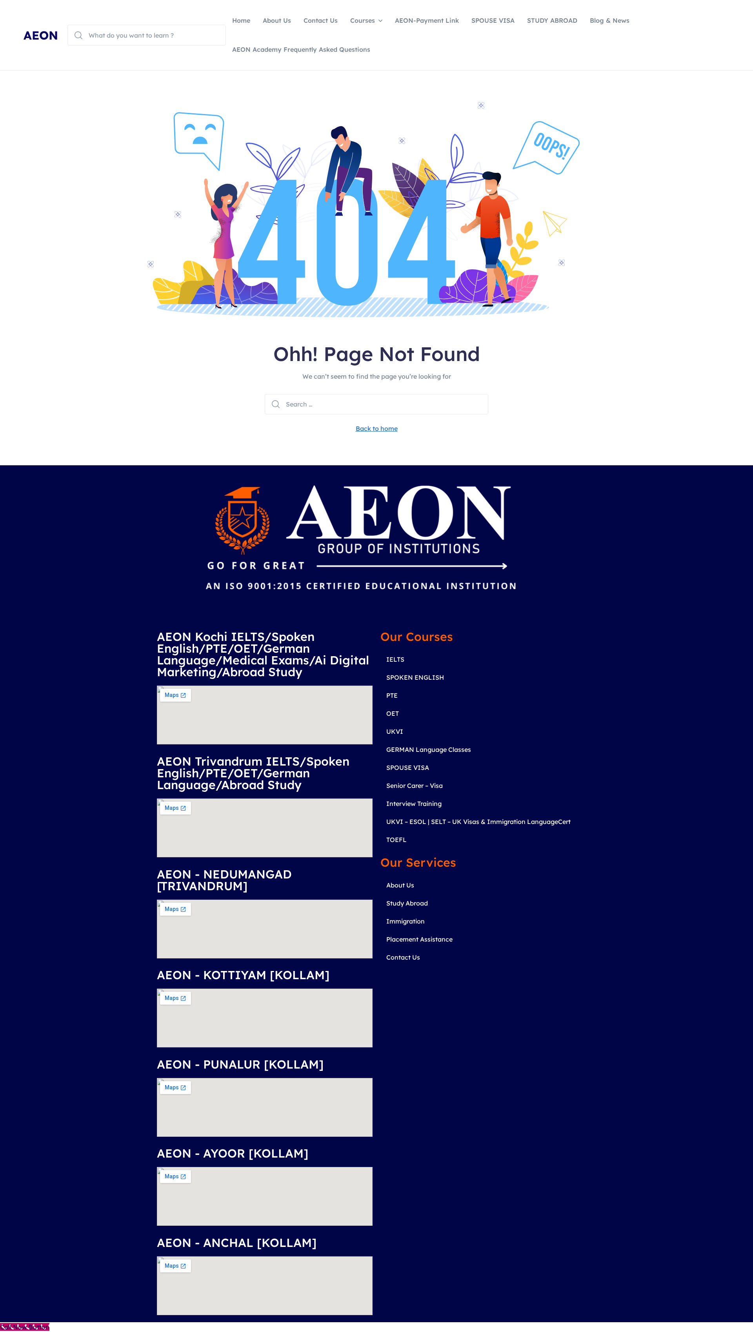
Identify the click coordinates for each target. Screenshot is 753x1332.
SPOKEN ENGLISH (415, 677)
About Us (277, 20)
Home (241, 20)
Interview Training (414, 804)
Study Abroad (407, 903)
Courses (362, 20)
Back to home (377, 428)
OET (392, 713)
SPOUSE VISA (493, 20)
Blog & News (609, 20)
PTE (392, 695)
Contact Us (321, 20)
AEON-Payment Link (427, 20)
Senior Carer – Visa (414, 785)
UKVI (394, 731)
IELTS (395, 659)
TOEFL (396, 840)
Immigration (405, 921)
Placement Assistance (419, 939)
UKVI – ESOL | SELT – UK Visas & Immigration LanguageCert (478, 822)
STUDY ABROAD (552, 20)
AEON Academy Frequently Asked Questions (301, 49)
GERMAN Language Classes (428, 749)
